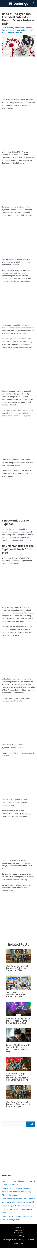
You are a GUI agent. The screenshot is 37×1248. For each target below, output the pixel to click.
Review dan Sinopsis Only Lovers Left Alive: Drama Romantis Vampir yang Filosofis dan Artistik (16, 1191)
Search (30, 1124)
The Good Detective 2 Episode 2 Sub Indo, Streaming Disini (17, 968)
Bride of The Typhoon (23, 27)
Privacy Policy (18, 1235)
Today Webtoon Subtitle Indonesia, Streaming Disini (15, 994)
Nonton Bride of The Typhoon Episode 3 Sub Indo (17, 31)
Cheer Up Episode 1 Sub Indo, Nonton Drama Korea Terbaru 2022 (18, 1020)
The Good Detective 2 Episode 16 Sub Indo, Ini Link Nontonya (18, 1104)
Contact (18, 1230)
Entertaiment (7, 27)
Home (18, 1227)
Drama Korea (13, 30)
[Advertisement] (18, 79)
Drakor (5, 30)
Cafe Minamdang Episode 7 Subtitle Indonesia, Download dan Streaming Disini (17, 1076)
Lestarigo (21, 3)
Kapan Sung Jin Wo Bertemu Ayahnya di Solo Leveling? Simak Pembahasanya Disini (18, 1209)
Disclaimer (18, 1233)
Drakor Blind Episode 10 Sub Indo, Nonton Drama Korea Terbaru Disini (18, 1048)
